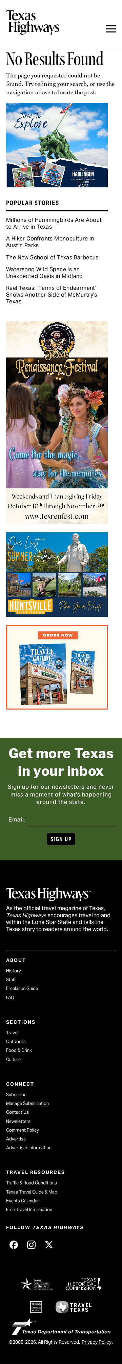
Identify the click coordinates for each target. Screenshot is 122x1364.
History (13, 971)
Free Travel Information (29, 1209)
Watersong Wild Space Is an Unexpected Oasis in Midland (44, 273)
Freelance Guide (22, 988)
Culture (13, 1059)
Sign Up (61, 839)
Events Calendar (22, 1201)
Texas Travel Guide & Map (31, 1192)
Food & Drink (19, 1050)
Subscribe (16, 1094)
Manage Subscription (27, 1103)
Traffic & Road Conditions (31, 1183)
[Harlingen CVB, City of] (57, 185)
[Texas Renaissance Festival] (57, 522)
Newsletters (18, 1121)
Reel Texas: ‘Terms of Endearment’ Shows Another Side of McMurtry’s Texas (51, 294)
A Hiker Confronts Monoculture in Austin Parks (50, 242)
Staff (11, 979)
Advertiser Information (29, 1148)
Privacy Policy (96, 1342)
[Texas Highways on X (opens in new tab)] (48, 1244)
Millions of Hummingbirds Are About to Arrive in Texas (54, 223)
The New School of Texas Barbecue (52, 257)
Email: (17, 819)
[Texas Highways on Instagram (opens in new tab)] (31, 1244)
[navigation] (111, 28)
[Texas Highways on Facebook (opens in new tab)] (13, 1244)
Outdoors (16, 1041)
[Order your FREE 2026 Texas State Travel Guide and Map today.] (57, 707)
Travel (12, 1033)
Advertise (16, 1139)
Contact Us (17, 1112)
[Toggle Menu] (111, 28)
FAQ (10, 997)
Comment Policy (22, 1130)
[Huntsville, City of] (57, 614)
